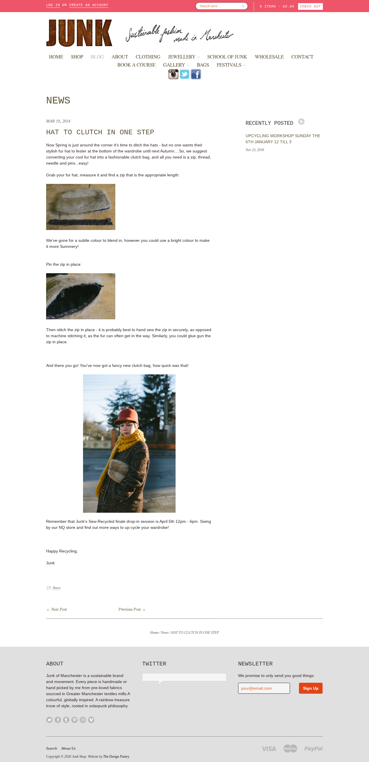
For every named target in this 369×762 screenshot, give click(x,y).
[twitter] (185, 78)
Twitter (49, 719)
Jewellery (182, 57)
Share (56, 588)
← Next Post (56, 609)
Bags (203, 65)
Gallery (174, 65)
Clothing (148, 57)
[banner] (184, 32)
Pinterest (74, 719)
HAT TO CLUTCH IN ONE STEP (100, 132)
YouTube (83, 719)
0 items (268, 7)
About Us (68, 748)
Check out (310, 7)
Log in (53, 5)
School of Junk (227, 57)
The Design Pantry (116, 757)
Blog (97, 57)
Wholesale (269, 57)
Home (56, 57)
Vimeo (91, 719)
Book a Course (136, 65)
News (58, 101)
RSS (301, 121)
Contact (302, 57)
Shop (77, 57)
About (120, 57)
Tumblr (66, 719)
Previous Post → (132, 609)
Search (51, 748)
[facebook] (196, 78)
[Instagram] (173, 78)
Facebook (57, 719)
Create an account (88, 5)
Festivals (229, 65)
